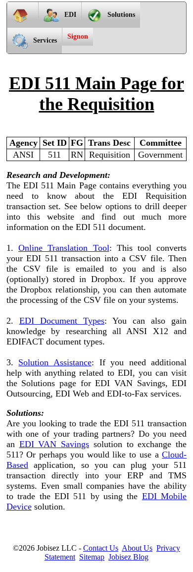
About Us (137, 548)
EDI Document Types (61, 321)
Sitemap (91, 557)
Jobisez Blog (128, 557)
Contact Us (100, 548)
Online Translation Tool (63, 248)
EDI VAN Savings (54, 444)
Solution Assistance (55, 362)
